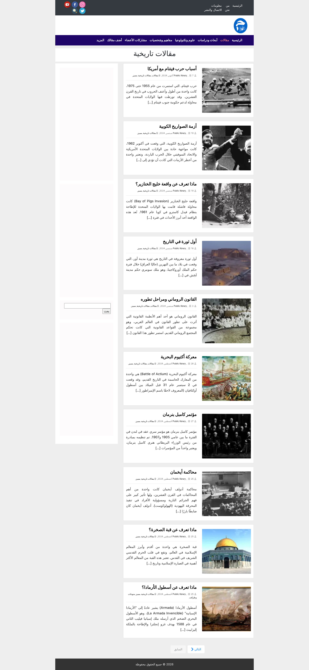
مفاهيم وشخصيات (161, 40)
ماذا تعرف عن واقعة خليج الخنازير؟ (166, 183)
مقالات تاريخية (144, 75)
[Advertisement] (86, 124)
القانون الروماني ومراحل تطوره (169, 299)
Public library (180, 75)
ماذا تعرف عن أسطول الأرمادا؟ (169, 587)
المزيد (100, 40)
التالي (197, 649)
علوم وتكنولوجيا (185, 40)
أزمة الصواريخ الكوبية (178, 126)
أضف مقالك (114, 40)
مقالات (224, 40)
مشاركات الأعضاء (136, 40)
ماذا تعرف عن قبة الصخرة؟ (173, 529)
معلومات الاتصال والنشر (213, 8)
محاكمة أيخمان (183, 472)
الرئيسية (237, 5)
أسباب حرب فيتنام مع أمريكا (172, 68)
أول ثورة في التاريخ (180, 241)
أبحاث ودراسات (207, 40)
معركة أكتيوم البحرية (179, 356)
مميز (135, 75)
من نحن (227, 8)
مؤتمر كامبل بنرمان (180, 414)
